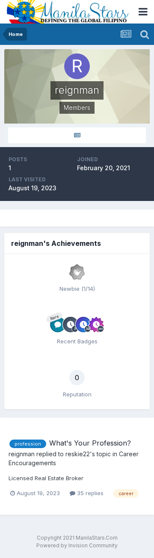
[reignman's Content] (77, 135)
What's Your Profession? (90, 443)
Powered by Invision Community (77, 545)
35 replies (89, 493)
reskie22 (77, 454)
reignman (22, 454)
